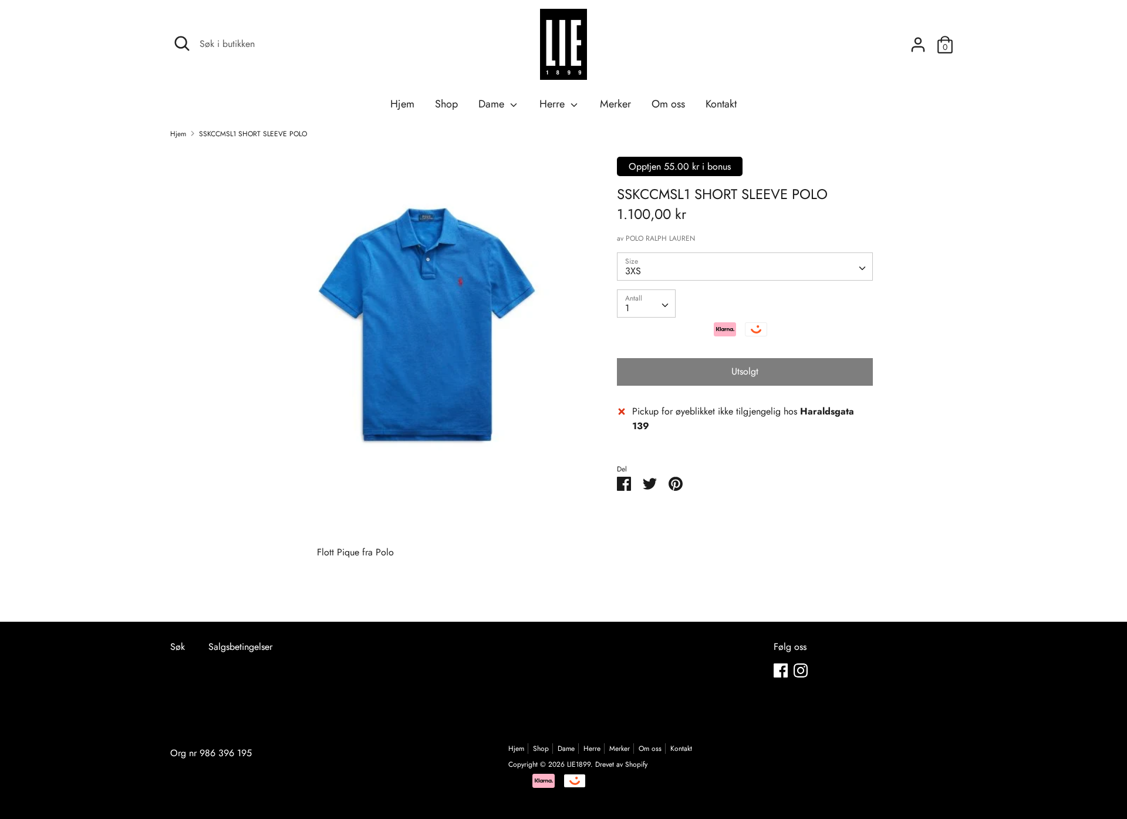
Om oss (668, 104)
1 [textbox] (627, 308)
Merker (615, 104)
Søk (177, 646)
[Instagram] (801, 670)
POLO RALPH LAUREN (660, 238)
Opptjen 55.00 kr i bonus (680, 166)
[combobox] (745, 266)
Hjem (402, 104)
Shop (446, 104)
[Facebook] (781, 670)
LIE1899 (579, 764)
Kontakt (721, 104)
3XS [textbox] (633, 271)
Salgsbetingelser (240, 646)
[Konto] (918, 40)
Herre (553, 104)
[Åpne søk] (182, 43)
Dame (492, 104)
